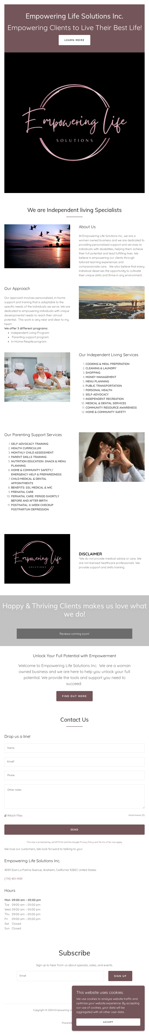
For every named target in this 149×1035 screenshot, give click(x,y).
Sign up (120, 976)
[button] (5, 815)
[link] (74, 17)
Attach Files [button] (15, 815)
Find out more (74, 696)
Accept (108, 1022)
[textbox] (74, 748)
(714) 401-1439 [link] (13, 878)
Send (74, 829)
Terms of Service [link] (107, 842)
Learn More (74, 40)
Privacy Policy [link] (87, 842)
